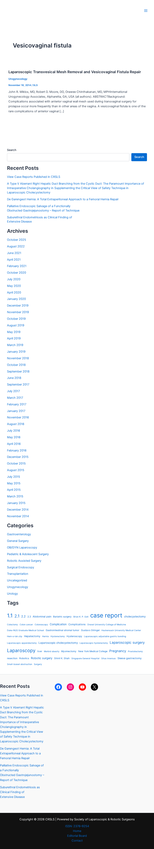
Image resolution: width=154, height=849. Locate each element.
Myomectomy (68, 651)
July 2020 (13, 279)
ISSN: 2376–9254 (77, 826)
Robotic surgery (41, 658)
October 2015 (16, 463)
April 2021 (14, 259)
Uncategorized (17, 580)
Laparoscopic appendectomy (22, 643)
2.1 (16, 616)
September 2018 (18, 371)
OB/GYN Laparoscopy (22, 547)
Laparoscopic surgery (127, 642)
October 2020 (16, 272)
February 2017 (16, 404)
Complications (77, 624)
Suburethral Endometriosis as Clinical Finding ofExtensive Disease (20, 792)
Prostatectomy (135, 651)
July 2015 (13, 477)
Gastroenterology (19, 534)
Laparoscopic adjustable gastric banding (105, 636)
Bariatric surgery (62, 616)
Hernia (45, 636)
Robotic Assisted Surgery (24, 561)
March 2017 (15, 398)
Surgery (38, 664)
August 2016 (15, 424)
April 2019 (14, 338)
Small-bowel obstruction (19, 664)
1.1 (10, 615)
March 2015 (15, 496)
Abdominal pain (42, 616)
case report (106, 615)
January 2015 (16, 503)
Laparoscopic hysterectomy (94, 643)
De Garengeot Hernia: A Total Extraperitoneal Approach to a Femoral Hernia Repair (63, 199)
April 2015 (14, 490)
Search (11, 150)
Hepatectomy (32, 636)
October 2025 (16, 240)
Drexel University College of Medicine (106, 624)
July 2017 (13, 391)
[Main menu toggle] (146, 10)
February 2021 (16, 266)
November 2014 (18, 516)
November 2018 (18, 358)
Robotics (24, 658)
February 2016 (16, 450)
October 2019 (16, 319)
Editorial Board (77, 836)
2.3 (29, 616)
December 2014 (17, 509)
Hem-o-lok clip (14, 636)
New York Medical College (92, 651)
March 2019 (15, 345)
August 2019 (15, 325)
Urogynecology (17, 78)
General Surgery (18, 541)
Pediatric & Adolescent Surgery (28, 554)
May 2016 (13, 437)
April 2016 (14, 444)
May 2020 (14, 286)
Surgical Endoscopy (20, 567)
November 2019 (18, 312)
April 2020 (14, 292)
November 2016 (18, 417)
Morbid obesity (51, 651)
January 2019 (16, 351)
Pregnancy (117, 651)
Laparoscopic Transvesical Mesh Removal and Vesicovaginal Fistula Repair (74, 72)
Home (77, 831)
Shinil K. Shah (62, 658)
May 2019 (13, 332)
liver (39, 651)
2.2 (23, 616)
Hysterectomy (58, 636)
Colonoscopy (41, 624)
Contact (77, 840)
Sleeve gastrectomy (130, 658)
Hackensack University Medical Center (121, 630)
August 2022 (16, 246)
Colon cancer (26, 624)
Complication (58, 624)
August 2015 (15, 470)
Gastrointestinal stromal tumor (62, 630)
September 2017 (18, 384)
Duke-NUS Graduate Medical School (25, 630)
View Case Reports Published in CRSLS (33, 177)
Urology (12, 593)
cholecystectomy (135, 616)
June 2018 (14, 378)
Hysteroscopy (74, 636)
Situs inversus (108, 658)
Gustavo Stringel (90, 630)
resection (12, 658)
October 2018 (16, 365)
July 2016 (13, 430)
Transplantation (17, 574)
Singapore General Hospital (85, 658)
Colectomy (12, 624)
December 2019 (17, 305)
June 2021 (14, 253)
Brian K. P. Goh (80, 616)
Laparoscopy (21, 650)
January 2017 (16, 411)
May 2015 (13, 483)
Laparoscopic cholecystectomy (58, 642)
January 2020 (16, 299)
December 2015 (17, 457)
